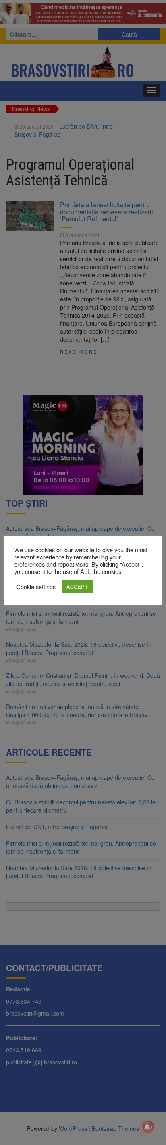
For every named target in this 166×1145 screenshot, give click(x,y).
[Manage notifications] (147, 1127)
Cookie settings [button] (36, 586)
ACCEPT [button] (77, 586)
